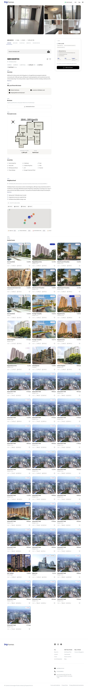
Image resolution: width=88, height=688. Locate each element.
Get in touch (69, 2)
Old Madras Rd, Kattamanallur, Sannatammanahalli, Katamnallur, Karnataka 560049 (27, 183)
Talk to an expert (69, 67)
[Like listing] (50, 59)
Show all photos (75, 32)
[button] (47, 59)
